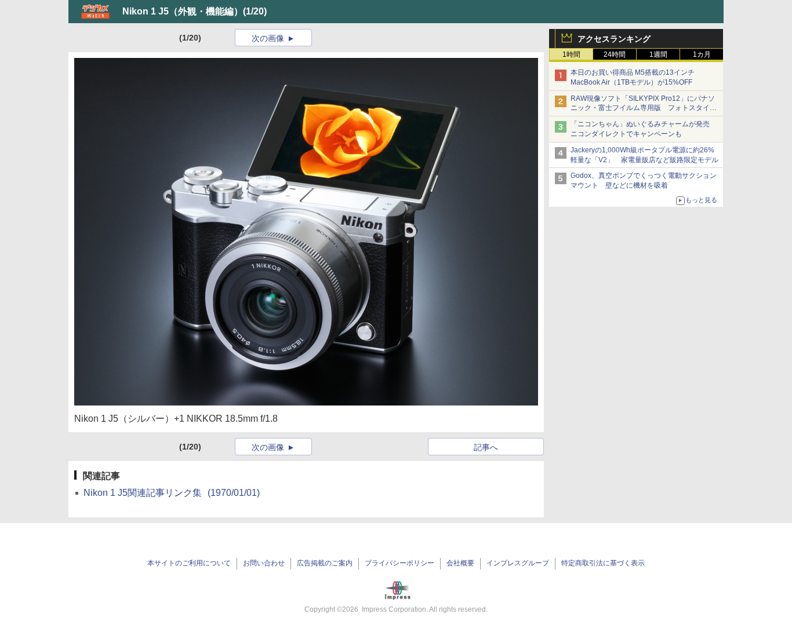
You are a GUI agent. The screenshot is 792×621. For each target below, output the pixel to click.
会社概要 (460, 563)
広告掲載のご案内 (325, 563)
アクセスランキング (614, 38)
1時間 (571, 54)
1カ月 (702, 54)
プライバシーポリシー (399, 563)
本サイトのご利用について (189, 563)
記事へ (486, 447)
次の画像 (268, 38)
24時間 (615, 54)
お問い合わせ (264, 563)
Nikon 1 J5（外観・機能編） (182, 11)
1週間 (658, 54)
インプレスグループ (517, 563)
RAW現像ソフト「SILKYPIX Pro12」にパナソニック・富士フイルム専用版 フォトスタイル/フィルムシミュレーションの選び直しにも (644, 108)
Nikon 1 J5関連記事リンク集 (171, 493)
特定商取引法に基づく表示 (603, 563)
